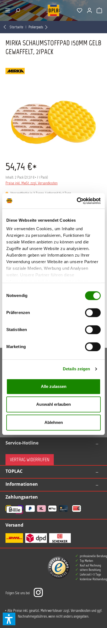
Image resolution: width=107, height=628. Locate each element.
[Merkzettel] (80, 10)
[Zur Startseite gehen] (53, 10)
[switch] (93, 312)
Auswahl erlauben (53, 404)
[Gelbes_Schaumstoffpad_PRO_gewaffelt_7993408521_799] (53, 122)
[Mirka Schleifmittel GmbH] (53, 71)
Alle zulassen (53, 386)
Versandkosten (81, 610)
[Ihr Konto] (89, 10)
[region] (53, 123)
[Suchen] (17, 10)
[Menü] (8, 10)
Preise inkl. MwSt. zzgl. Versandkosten (31, 183)
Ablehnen (53, 422)
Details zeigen (76, 368)
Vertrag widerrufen (29, 460)
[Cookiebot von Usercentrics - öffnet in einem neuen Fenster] (77, 200)
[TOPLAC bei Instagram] (38, 593)
